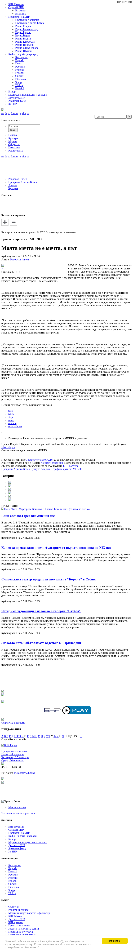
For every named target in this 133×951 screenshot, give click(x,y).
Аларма (12, 185)
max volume (15, 426)
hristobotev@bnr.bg (24, 772)
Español (19, 72)
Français (19, 69)
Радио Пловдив (24, 44)
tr (25, 113)
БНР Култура (70, 465)
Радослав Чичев (17, 178)
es (14, 113)
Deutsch (19, 63)
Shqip (18, 82)
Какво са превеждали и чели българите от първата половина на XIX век (56, 547)
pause (11, 413)
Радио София (23, 26)
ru (9, 113)
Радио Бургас (23, 32)
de (6, 113)
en (2, 113)
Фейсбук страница (52, 462)
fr (12, 113)
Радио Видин (23, 38)
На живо (20, 10)
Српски (19, 75)
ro (28, 113)
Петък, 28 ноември (12, 754)
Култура (13, 188)
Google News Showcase (38, 459)
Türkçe (19, 85)
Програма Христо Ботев (29, 22)
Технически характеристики (18, 813)
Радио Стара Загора (26, 47)
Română (19, 88)
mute (11, 420)
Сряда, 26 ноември (12, 760)
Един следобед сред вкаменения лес (28, 516)
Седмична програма (13, 722)
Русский (20, 66)
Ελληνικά (20, 79)
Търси (13, 130)
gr (20, 113)
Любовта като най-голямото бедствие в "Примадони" (42, 643)
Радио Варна (22, 35)
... (81, 736)
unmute (12, 423)
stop (10, 417)
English (19, 60)
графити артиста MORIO (67, 469)
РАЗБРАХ (114, 941)
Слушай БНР (16, 7)
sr (17, 113)
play (10, 410)
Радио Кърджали (25, 41)
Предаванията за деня (14, 751)
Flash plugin (8, 447)
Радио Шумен (23, 51)
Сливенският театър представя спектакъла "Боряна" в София (48, 579)
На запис (20, 13)
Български (21, 57)
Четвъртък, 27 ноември (15, 757)
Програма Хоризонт (27, 19)
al (23, 113)
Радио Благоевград (26, 29)
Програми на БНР (19, 16)
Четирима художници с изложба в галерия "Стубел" (41, 611)
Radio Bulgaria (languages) (23, 54)
